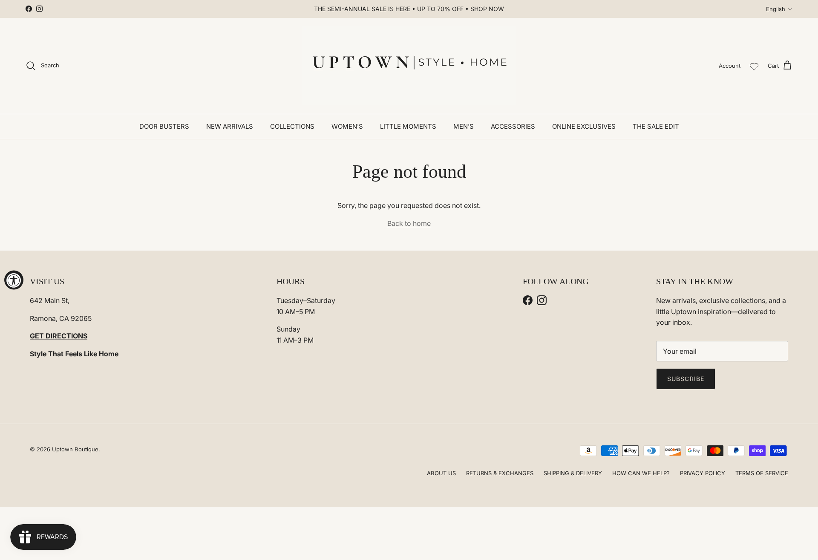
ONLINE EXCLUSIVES (584, 126)
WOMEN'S (347, 126)
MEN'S (463, 126)
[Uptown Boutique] (409, 65)
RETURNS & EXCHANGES (499, 473)
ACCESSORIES (513, 126)
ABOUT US (441, 473)
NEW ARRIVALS (229, 126)
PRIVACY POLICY (702, 473)
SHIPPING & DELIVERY (573, 473)
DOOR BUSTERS (164, 126)
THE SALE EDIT (656, 126)
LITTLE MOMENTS (408, 126)
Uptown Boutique (75, 449)
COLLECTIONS (292, 126)
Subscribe (685, 378)
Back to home (409, 223)
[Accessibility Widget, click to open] (13, 280)
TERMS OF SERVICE (761, 473)
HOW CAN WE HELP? (641, 473)
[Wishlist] (754, 66)
